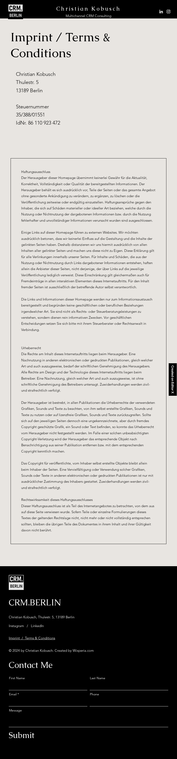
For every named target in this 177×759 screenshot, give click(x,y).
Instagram (16, 626)
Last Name (97, 678)
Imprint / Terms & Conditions (32, 638)
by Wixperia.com (80, 650)
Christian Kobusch (88, 8)
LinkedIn (37, 626)
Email (13, 694)
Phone (94, 694)
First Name (17, 678)
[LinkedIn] (161, 11)
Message (15, 710)
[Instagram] (168, 11)
